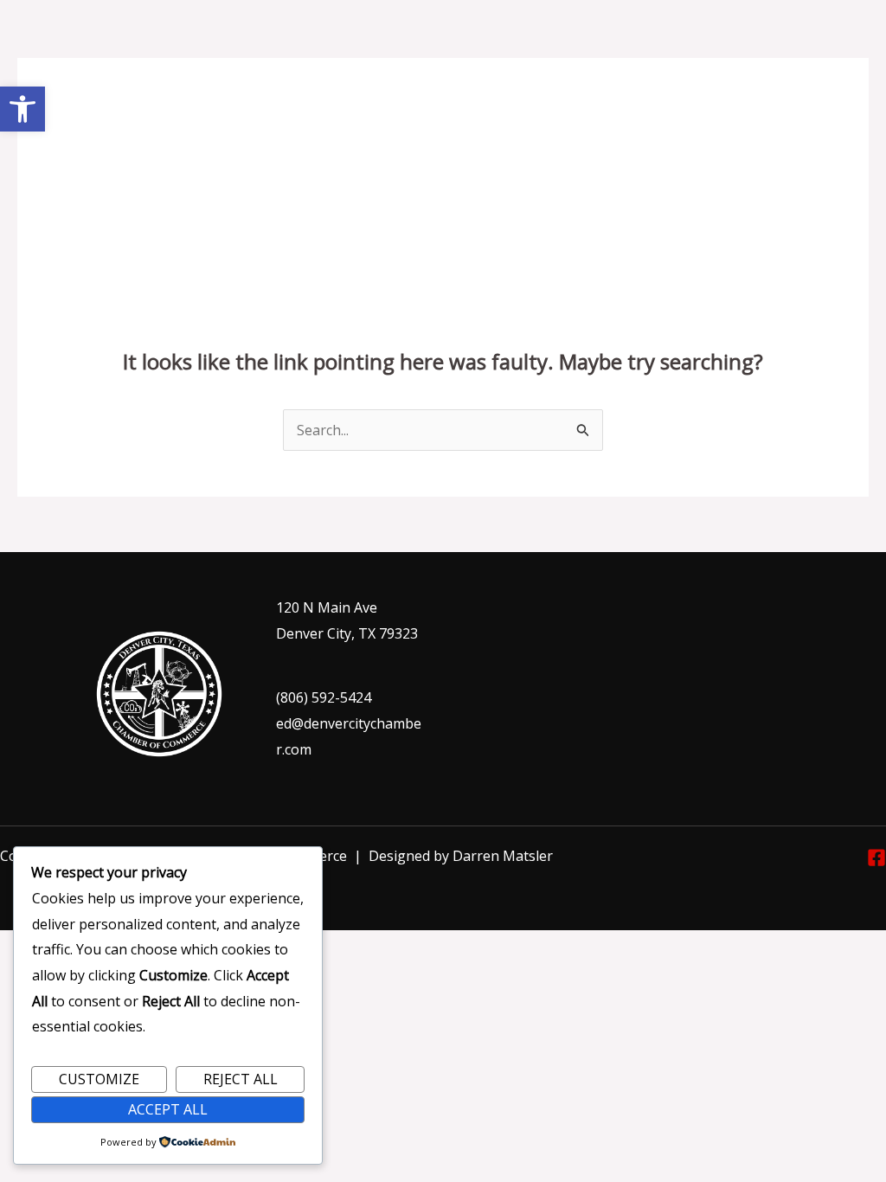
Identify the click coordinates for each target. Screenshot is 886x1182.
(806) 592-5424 (323, 697)
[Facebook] (876, 857)
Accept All (168, 1109)
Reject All (240, 1079)
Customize (99, 1079)
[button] (22, 109)
